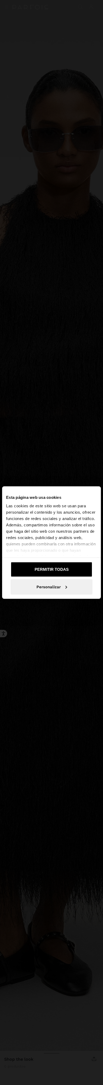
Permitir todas (52, 569)
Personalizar (48, 586)
